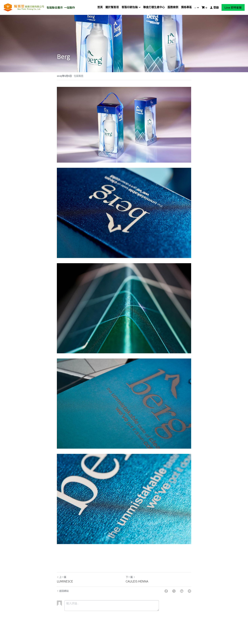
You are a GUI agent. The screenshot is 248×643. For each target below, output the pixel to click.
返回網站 (64, 591)
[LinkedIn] (181, 591)
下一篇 (129, 577)
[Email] (189, 591)
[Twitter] (174, 591)
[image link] (23, 7)
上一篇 (62, 577)
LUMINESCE (65, 581)
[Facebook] (166, 591)
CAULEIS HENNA (137, 581)
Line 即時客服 (233, 7)
